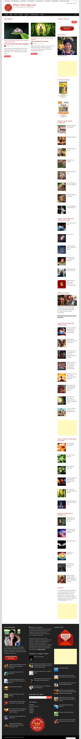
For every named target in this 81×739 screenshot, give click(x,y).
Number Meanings (55, 0)
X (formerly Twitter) (34, 706)
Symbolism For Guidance (64, 0)
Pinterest (31, 709)
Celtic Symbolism (43, 37)
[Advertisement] (67, 68)
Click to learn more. (62, 55)
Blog (15, 14)
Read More (7, 56)
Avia (35, 43)
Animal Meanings (34, 37)
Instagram (31, 711)
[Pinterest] (72, 3)
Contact (27, 14)
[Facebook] (67, 3)
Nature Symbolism (31, 0)
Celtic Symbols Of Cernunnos (39, 41)
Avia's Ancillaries (8, 40)
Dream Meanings (23, 0)
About (11, 14)
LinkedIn (31, 712)
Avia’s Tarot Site (35, 14)
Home (6, 14)
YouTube (31, 707)
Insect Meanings (24, 40)
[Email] (76, 3)
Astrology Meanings (15, 0)
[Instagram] (73, 3)
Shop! (42, 14)
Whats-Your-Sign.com (24, 5)
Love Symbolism (47, 0)
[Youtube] (68, 3)
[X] (70, 3)
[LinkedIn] (75, 3)
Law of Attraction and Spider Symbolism (16, 44)
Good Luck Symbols (39, 0)
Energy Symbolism (16, 40)
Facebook (31, 704)
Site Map (21, 14)
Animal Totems (7, 0)
